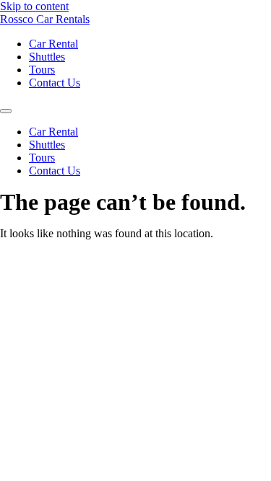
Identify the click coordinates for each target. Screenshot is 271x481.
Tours (42, 69)
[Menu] (6, 111)
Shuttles (47, 56)
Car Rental (53, 43)
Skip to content (34, 6)
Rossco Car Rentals (45, 19)
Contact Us (54, 82)
